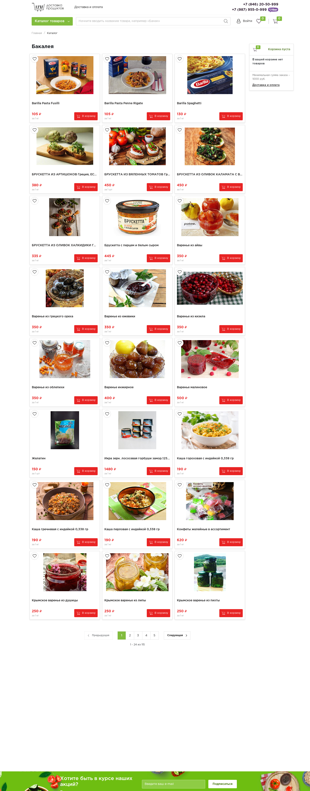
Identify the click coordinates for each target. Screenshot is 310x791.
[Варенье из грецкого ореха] (65, 288)
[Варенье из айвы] (210, 217)
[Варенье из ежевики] (137, 288)
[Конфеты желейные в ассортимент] (210, 501)
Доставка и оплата (88, 7)
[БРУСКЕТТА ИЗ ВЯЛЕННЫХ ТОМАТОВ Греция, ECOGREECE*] (137, 146)
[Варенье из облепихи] (65, 359)
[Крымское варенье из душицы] (65, 572)
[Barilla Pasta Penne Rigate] (137, 75)
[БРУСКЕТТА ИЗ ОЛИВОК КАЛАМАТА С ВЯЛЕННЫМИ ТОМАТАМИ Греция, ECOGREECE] (210, 146)
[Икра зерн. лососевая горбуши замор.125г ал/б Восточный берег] (137, 430)
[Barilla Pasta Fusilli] (65, 75)
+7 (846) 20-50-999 (260, 4)
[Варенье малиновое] (210, 359)
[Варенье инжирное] (137, 359)
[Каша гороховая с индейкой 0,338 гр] (210, 430)
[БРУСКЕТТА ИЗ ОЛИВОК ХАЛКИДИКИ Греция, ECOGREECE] (65, 217)
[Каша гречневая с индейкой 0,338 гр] (65, 501)
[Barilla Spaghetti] (210, 75)
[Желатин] (65, 430)
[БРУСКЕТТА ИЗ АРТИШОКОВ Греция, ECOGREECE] (65, 146)
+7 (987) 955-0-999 (249, 9)
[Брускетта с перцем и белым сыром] (137, 217)
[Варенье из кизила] (210, 288)
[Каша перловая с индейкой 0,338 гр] (137, 501)
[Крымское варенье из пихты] (210, 572)
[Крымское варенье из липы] (137, 572)
